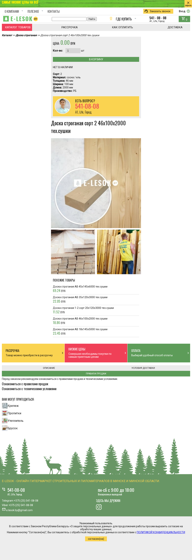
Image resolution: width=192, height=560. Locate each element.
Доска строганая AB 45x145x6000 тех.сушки (80, 289)
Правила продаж (96, 373)
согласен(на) (96, 538)
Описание (49, 368)
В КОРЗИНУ (96, 59)
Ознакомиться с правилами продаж (25, 383)
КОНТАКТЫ (54, 11)
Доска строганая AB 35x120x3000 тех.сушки (80, 300)
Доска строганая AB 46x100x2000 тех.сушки (80, 321)
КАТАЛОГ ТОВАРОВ (18, 27)
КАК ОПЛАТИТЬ (122, 27)
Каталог (7, 35)
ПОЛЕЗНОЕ (36, 11)
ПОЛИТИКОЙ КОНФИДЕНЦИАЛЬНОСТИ (161, 532)
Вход (184, 11)
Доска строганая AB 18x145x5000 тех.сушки (80, 332)
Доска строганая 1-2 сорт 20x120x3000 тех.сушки (83, 310)
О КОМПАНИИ (14, 11)
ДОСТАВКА (175, 27)
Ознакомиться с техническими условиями (29, 388)
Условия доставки (143, 368)
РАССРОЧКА (70, 27)
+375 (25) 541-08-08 (26, 500)
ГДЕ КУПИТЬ (123, 18)
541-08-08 (16, 489)
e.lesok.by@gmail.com (19, 510)
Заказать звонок (157, 11)
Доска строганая (26, 35)
